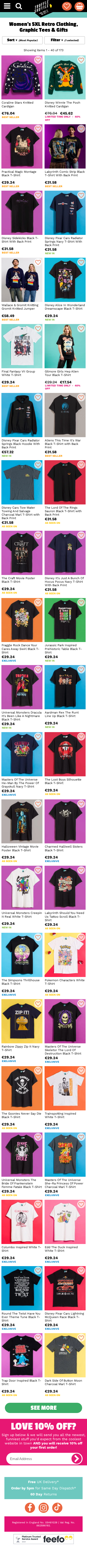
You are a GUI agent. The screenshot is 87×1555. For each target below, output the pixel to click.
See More (44, 1407)
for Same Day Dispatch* (43, 1488)
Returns (43, 1494)
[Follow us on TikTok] (57, 1508)
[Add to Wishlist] (38, 60)
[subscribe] (76, 1459)
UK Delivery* (43, 1482)
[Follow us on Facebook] (30, 1508)
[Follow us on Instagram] (44, 1508)
